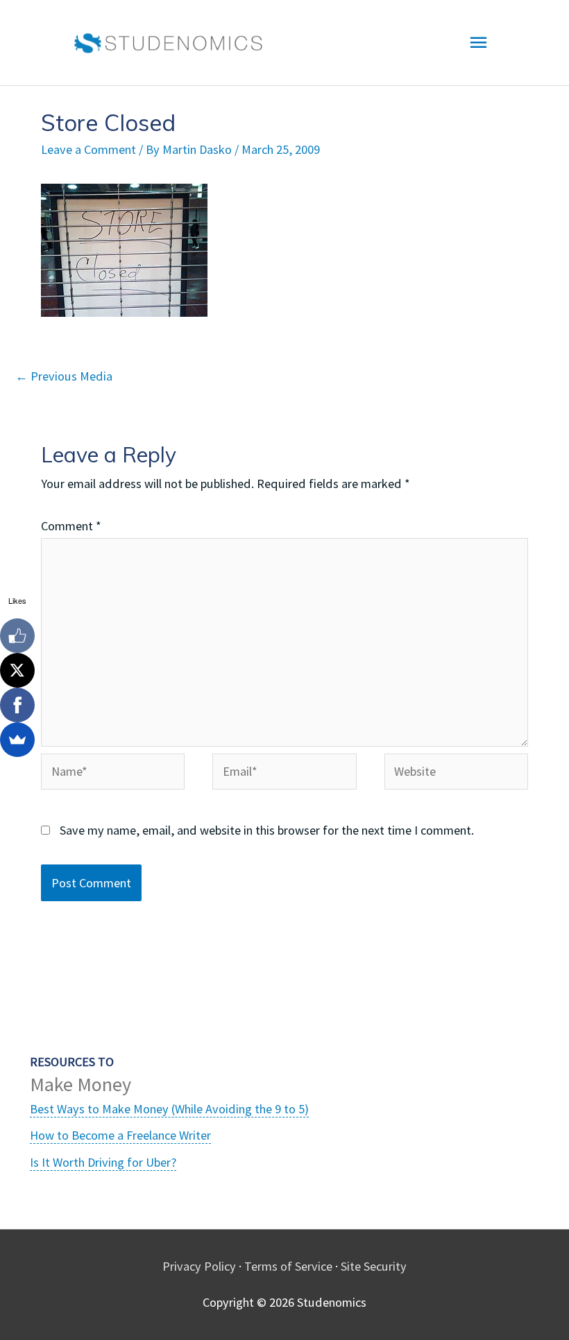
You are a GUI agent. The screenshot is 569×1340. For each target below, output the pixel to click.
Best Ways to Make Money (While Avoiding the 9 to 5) (169, 1109)
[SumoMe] (17, 739)
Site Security (374, 1266)
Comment (71, 526)
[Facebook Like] (17, 635)
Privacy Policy (199, 1266)
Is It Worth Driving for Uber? (103, 1162)
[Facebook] (17, 705)
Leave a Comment (88, 149)
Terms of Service (288, 1266)
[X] (17, 670)
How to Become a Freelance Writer (120, 1135)
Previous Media (63, 376)
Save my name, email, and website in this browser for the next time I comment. (267, 830)
